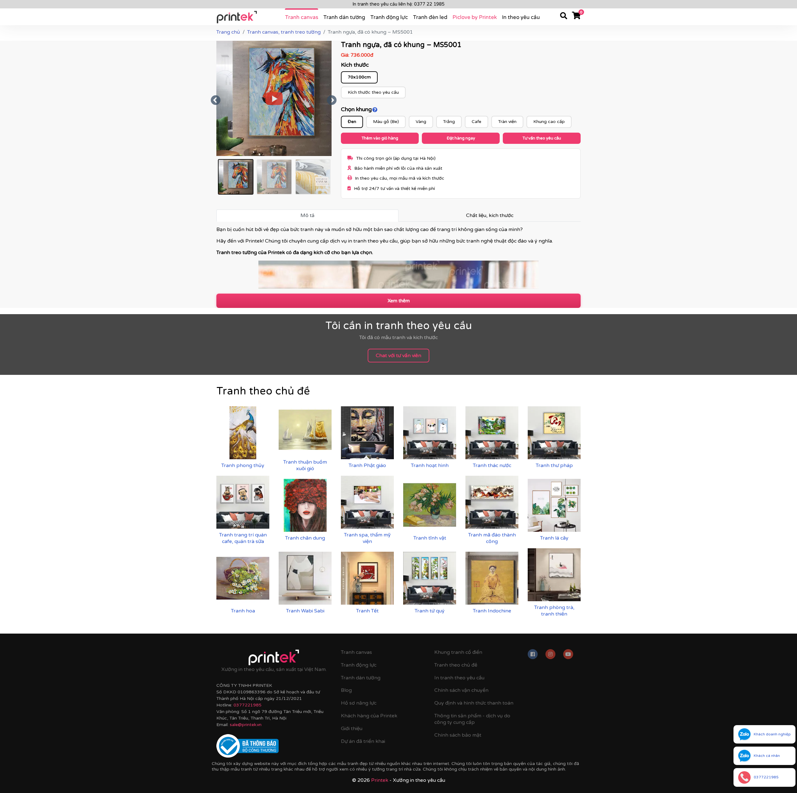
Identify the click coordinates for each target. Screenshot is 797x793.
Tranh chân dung (305, 538)
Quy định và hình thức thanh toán (473, 703)
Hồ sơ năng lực (358, 703)
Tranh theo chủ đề (455, 665)
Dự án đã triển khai (363, 741)
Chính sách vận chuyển (461, 690)
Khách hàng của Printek (369, 716)
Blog (346, 690)
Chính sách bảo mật (457, 735)
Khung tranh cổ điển (458, 652)
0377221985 (247, 705)
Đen (352, 121)
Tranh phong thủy (242, 465)
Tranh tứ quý (430, 611)
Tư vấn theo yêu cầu (541, 138)
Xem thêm (399, 301)
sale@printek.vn (246, 724)
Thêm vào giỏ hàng (379, 138)
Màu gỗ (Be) (386, 121)
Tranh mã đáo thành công (492, 538)
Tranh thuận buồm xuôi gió (305, 465)
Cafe (476, 121)
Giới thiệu (351, 728)
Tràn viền (507, 121)
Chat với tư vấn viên (398, 355)
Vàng (421, 121)
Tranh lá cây (554, 538)
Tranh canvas (301, 17)
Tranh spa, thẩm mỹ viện (367, 538)
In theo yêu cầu (521, 17)
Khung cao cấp (549, 121)
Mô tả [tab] (307, 215)
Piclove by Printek (474, 17)
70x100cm (359, 77)
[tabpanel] (398, 257)
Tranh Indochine (492, 611)
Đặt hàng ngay (461, 138)
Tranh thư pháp (554, 465)
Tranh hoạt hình (430, 465)
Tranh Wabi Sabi (305, 611)
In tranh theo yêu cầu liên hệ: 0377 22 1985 (398, 4)
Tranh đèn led (430, 17)
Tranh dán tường (344, 17)
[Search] (563, 17)
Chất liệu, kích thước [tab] (489, 215)
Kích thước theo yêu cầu (373, 92)
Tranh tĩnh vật (429, 538)
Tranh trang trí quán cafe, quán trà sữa (243, 538)
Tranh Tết (367, 611)
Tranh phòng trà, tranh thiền (554, 610)
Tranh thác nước (492, 465)
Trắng (449, 121)
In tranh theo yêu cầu (459, 678)
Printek (379, 780)
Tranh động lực (389, 17)
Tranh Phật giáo (367, 465)
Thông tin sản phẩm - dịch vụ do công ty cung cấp (472, 719)
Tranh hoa (243, 611)
